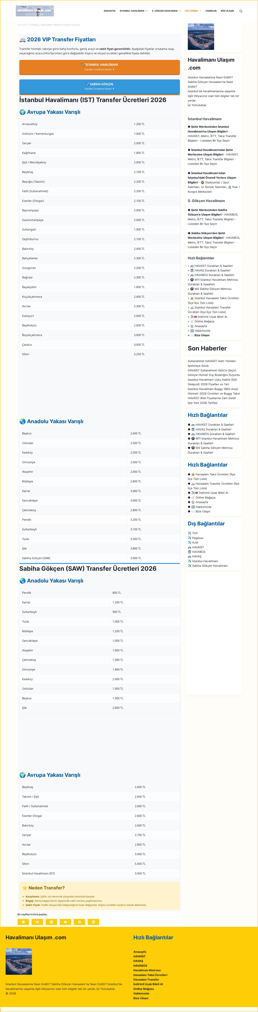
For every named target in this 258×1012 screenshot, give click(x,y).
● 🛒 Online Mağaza (201, 497)
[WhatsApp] (23, 922)
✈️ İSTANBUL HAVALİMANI (99, 67)
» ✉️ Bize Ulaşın (199, 335)
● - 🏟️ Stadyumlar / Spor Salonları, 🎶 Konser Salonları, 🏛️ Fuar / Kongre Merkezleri (214, 182)
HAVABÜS (140, 965)
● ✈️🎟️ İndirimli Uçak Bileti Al (208, 492)
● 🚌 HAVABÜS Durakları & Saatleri (211, 434)
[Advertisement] (99, 388)
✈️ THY (193, 533)
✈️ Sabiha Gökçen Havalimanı (208, 565)
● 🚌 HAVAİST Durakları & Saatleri (211, 424)
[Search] (241, 11)
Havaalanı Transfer (146, 979)
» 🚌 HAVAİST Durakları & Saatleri (210, 266)
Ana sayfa (23, 25)
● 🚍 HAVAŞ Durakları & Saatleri (209, 429)
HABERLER (211, 10)
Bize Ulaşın (140, 998)
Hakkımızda (141, 993)
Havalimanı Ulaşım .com (36, 937)
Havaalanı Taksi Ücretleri (150, 975)
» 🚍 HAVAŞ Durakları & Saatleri (209, 270)
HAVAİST (139, 956)
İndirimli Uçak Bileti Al (148, 984)
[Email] (65, 922)
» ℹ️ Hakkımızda (199, 330)
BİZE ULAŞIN (227, 10)
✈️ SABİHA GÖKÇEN (99, 86)
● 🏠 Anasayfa (198, 502)
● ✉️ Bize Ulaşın (199, 511)
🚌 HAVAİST (196, 547)
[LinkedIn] (93, 922)
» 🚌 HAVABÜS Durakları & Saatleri (211, 275)
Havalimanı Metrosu (147, 970)
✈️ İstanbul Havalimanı (203, 561)
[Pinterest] (79, 922)
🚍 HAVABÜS (196, 552)
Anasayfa (139, 952)
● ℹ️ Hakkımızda (199, 507)
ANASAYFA (109, 10)
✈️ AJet (193, 542)
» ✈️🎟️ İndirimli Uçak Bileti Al (207, 316)
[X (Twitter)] (51, 922)
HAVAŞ (138, 961)
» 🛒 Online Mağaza (201, 321)
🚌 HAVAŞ (194, 556)
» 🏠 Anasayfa (197, 326)
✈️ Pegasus (195, 538)
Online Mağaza (143, 989)
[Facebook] (37, 922)
